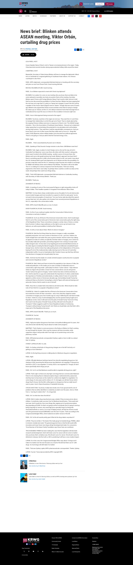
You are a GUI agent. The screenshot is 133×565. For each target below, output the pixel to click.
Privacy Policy (95, 553)
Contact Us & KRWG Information (79, 538)
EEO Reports (95, 549)
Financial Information (97, 551)
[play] (20, 11)
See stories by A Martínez (37, 466)
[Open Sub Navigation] (23, 16)
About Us (62, 16)
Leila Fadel (34, 49)
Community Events (56, 541)
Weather (94, 541)
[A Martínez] (23, 464)
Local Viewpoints (76, 551)
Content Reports (96, 552)
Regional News (75, 544)
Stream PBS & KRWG (57, 538)
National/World (75, 548)
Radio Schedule (55, 548)
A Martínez (28, 49)
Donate (110, 4)
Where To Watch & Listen (58, 551)
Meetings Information (97, 547)
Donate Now (95, 538)
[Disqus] (66, 511)
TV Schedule (55, 544)
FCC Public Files (96, 548)
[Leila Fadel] (23, 477)
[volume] (25, 11)
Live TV (100, 4)
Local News (74, 541)
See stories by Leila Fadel (37, 479)
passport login (89, 4)
